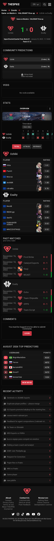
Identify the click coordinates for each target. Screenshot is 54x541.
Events (14, 10)
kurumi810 (17, 367)
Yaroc (15, 362)
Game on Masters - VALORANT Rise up (18, 13)
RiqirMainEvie (19, 357)
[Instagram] (18, 514)
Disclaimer (8, 509)
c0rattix (10, 188)
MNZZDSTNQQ (12, 229)
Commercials (24, 500)
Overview (24, 108)
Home (4, 10)
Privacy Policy (8, 503)
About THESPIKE (8, 507)
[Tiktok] (22, 514)
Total (16, 146)
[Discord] (28, 514)
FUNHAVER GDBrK (11, 223)
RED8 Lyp (11, 212)
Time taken (27, 124)
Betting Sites (43, 500)
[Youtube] (33, 514)
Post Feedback (24, 505)
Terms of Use (8, 505)
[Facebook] (38, 514)
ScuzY (16, 372)
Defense (37, 146)
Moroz (10, 177)
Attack (26, 146)
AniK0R (10, 182)
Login (27, 333)
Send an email (24, 503)
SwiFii (9, 218)
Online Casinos (43, 503)
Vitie (9, 165)
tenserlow (17, 377)
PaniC (9, 171)
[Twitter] (13, 514)
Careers (8, 500)
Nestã (9, 206)
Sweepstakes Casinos (43, 505)
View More (27, 383)
